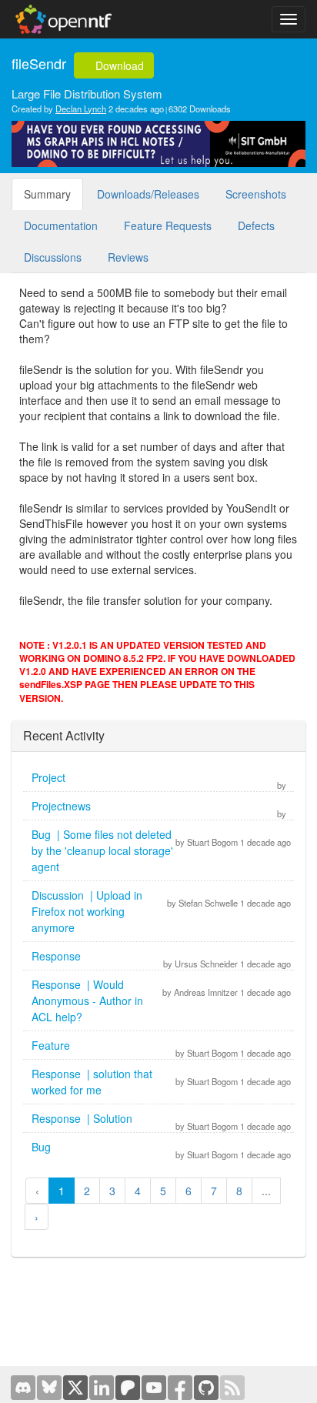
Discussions (53, 257)
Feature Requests (168, 225)
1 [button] (61, 1190)
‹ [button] (37, 1190)
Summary (47, 194)
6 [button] (188, 1190)
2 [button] (87, 1190)
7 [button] (214, 1190)
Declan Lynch (80, 108)
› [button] (36, 1216)
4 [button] (138, 1190)
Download (118, 65)
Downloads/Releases (148, 194)
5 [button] (163, 1190)
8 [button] (239, 1190)
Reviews (128, 257)
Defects (256, 225)
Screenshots (255, 194)
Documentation (61, 225)
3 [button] (112, 1190)
